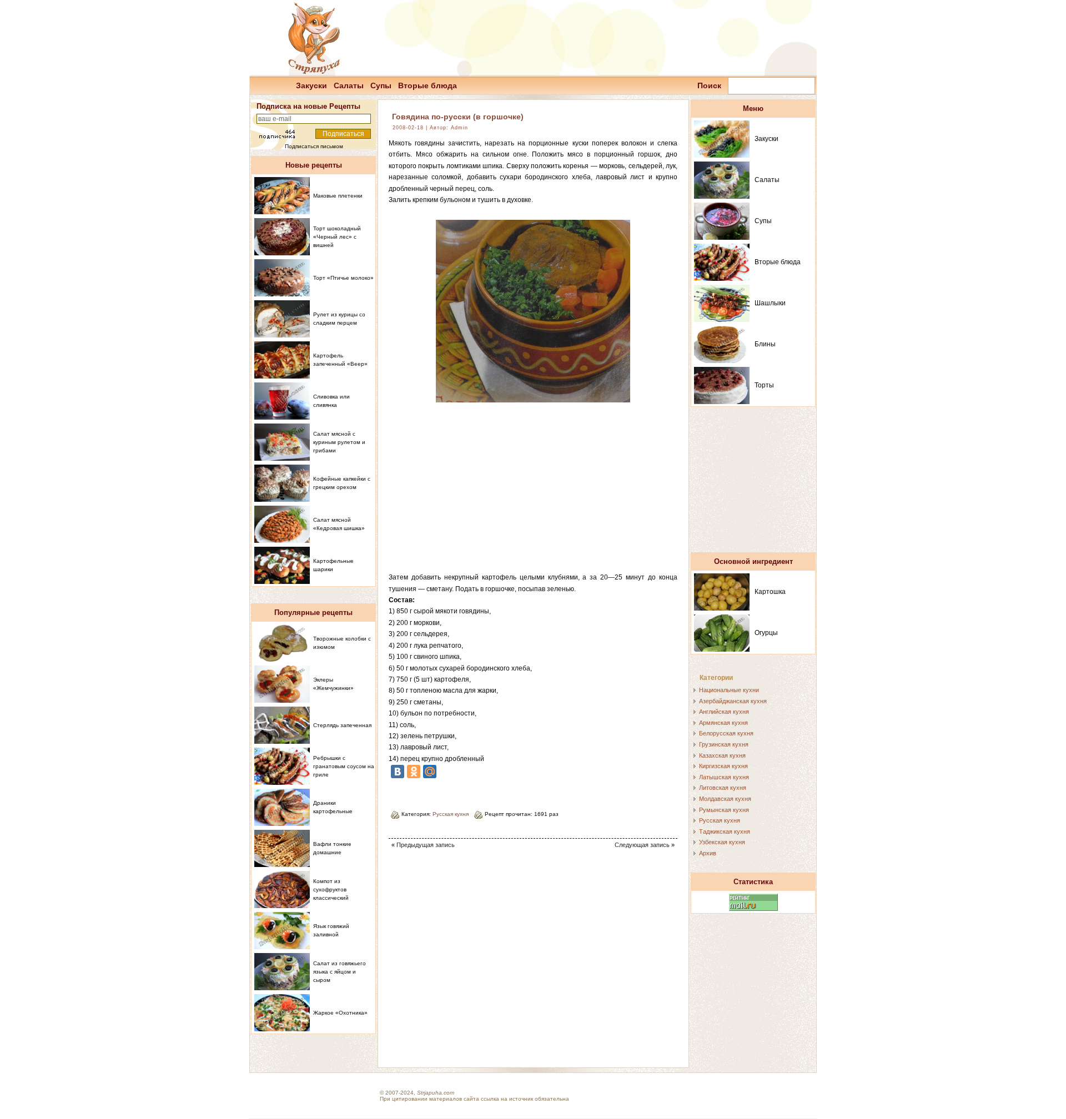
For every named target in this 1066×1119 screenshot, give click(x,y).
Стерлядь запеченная (342, 725)
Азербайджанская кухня (733, 701)
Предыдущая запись (425, 844)
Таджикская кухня (724, 831)
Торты (764, 385)
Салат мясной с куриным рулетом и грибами (339, 442)
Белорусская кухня (726, 733)
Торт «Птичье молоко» (343, 278)
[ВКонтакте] (397, 771)
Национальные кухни (729, 690)
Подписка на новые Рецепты (308, 106)
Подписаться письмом (314, 146)
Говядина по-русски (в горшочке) (458, 116)
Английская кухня (724, 711)
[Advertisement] (533, 494)
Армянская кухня (723, 722)
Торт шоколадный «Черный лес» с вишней (337, 236)
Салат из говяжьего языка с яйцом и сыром (339, 971)
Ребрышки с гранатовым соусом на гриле (343, 766)
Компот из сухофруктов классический (331, 889)
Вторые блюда (427, 85)
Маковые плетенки (338, 196)
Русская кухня (451, 814)
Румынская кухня (724, 810)
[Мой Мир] (429, 771)
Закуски (311, 85)
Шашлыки (770, 303)
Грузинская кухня (723, 744)
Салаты (349, 85)
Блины (765, 344)
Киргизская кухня (723, 766)
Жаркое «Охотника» (340, 1013)
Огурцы (766, 633)
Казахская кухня (722, 755)
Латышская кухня (724, 777)
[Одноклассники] (413, 771)
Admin (459, 127)
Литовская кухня (722, 787)
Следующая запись (642, 844)
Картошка (770, 592)
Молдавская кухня (725, 798)
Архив (707, 853)
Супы (380, 85)
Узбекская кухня (722, 842)
